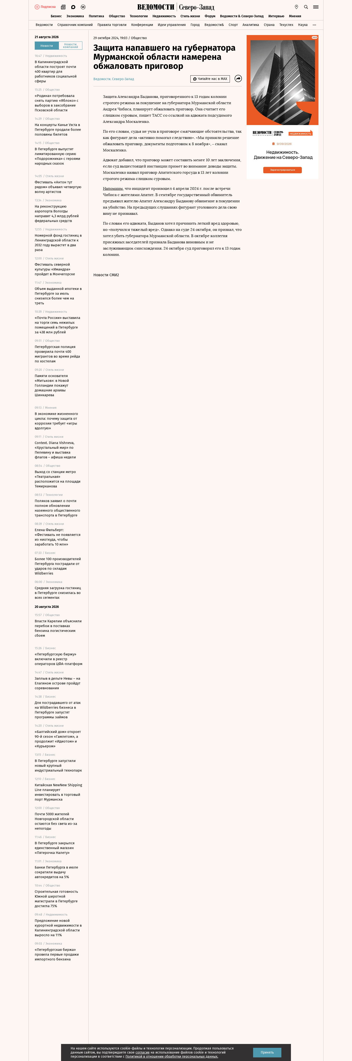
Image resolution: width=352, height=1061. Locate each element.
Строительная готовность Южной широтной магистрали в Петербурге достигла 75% (56, 898)
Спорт (233, 25)
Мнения (295, 16)
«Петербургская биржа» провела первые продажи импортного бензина (57, 954)
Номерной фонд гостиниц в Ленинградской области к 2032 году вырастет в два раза (58, 242)
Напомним (113, 188)
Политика (96, 16)
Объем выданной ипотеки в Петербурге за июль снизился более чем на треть (58, 296)
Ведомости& (214, 25)
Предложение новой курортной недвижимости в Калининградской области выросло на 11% (58, 927)
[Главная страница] (155, 7)
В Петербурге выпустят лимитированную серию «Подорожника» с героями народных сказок (57, 156)
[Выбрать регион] (296, 7)
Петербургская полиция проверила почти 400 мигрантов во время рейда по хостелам (57, 354)
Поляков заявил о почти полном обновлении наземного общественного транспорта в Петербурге (57, 508)
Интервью (276, 16)
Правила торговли (111, 25)
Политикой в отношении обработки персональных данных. (171, 1057)
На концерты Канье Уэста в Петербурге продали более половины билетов (58, 130)
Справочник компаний (75, 25)
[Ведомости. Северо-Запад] (196, 7)
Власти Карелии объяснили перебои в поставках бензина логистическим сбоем (58, 628)
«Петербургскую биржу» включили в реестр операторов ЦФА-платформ (58, 659)
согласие (143, 1052)
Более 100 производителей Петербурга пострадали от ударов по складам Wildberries (58, 566)
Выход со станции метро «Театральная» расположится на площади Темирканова (57, 479)
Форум (210, 16)
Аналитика (251, 25)
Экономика (75, 16)
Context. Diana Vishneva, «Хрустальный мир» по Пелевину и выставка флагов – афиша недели (55, 450)
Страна (269, 25)
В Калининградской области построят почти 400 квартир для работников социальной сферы (56, 71)
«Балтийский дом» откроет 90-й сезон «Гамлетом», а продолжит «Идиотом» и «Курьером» (58, 739)
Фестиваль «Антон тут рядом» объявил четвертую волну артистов (58, 187)
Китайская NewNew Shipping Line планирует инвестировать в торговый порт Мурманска (58, 792)
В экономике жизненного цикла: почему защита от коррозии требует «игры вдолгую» (56, 421)
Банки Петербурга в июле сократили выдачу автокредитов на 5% (56, 872)
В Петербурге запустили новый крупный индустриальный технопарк (58, 766)
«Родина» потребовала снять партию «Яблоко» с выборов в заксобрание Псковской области (56, 103)
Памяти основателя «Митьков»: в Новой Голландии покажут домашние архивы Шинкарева (52, 385)
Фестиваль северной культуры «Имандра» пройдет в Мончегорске (55, 269)
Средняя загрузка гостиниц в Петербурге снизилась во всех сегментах (58, 593)
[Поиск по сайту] (306, 7)
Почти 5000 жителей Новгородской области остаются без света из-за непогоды (56, 821)
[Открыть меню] (315, 7)
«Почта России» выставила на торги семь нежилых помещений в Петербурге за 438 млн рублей (57, 325)
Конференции (142, 25)
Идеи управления (172, 25)
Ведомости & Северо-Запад (242, 16)
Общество (117, 16)
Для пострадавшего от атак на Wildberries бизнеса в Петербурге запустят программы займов (58, 710)
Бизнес (56, 16)
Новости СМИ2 (106, 275)
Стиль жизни (190, 16)
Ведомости (44, 25)
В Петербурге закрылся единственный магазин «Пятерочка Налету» (54, 848)
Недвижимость (164, 16)
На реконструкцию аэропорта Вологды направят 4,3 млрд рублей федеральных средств (57, 213)
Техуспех (286, 25)
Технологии (139, 16)
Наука (303, 25)
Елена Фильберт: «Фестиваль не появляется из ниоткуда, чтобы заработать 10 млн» (57, 537)
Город (195, 25)
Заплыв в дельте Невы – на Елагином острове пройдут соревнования (57, 683)
